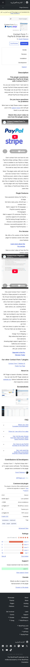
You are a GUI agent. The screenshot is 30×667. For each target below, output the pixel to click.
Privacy (26, 606)
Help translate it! (15, 13)
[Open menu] (2, 2)
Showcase (11, 597)
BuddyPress (23, 634)
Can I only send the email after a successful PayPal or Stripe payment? (20, 451)
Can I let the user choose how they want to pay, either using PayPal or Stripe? (19, 437)
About (26, 597)
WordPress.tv (23, 620)
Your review (24, 556)
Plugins (12, 603)
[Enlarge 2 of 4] (12, 391)
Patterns (11, 606)
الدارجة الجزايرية (19, 642)
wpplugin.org (7, 379)
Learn (26, 611)
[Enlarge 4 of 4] (26, 408)
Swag (11, 620)
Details (24, 50)
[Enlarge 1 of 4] (26, 391)
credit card (12, 520)
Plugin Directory (24, 7)
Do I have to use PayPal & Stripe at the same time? (20, 444)
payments (13, 523)
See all (4, 556)
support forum (16, 108)
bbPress (25, 631)
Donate (11, 617)
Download (24, 43)
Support (24, 67)
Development (22, 62)
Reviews (24, 54)
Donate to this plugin (22, 587)
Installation (23, 58)
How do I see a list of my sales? (18, 431)
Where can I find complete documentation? (20, 425)
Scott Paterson (23, 39)
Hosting (26, 603)
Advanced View (23, 528)
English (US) (5, 516)
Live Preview (14, 43)
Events (12, 614)
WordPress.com (22, 626)
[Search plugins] (10, 18)
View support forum (22, 572)
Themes (11, 600)
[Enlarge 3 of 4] (26, 400)
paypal (8, 523)
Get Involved (10, 611)
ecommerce (5, 520)
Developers (24, 617)
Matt (26, 628)
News (26, 600)
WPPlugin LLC (20, 478)
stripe (3, 523)
